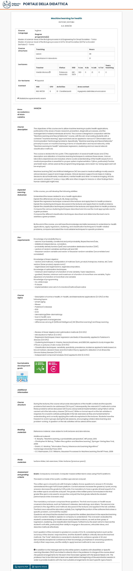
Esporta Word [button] (40, 566)
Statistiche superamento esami (32, 98)
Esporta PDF (22, 566)
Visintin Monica (42, 72)
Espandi (40, 80)
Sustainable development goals (23, 365)
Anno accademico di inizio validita (23, 113)
